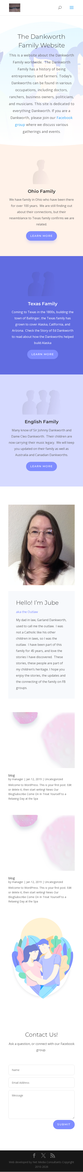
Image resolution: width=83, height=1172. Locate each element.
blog (11, 775)
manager (17, 779)
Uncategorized (54, 779)
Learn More (41, 236)
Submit (63, 1124)
